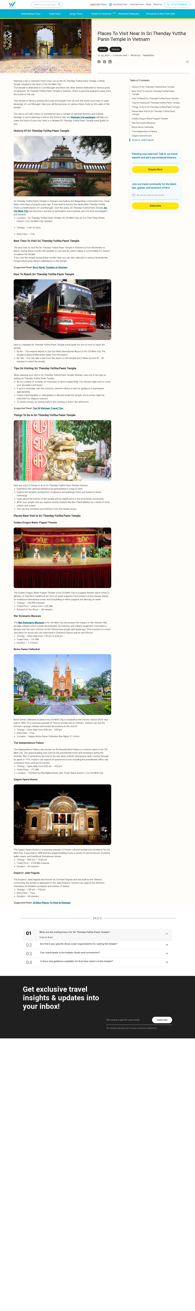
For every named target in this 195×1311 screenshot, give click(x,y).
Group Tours (76, 13)
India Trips (54, 13)
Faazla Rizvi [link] (148, 55)
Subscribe (155, 205)
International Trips (30, 13)
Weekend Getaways (128, 13)
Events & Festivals (102, 13)
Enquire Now (155, 169)
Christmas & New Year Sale (160, 13)
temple (102, 49)
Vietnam (116, 49)
